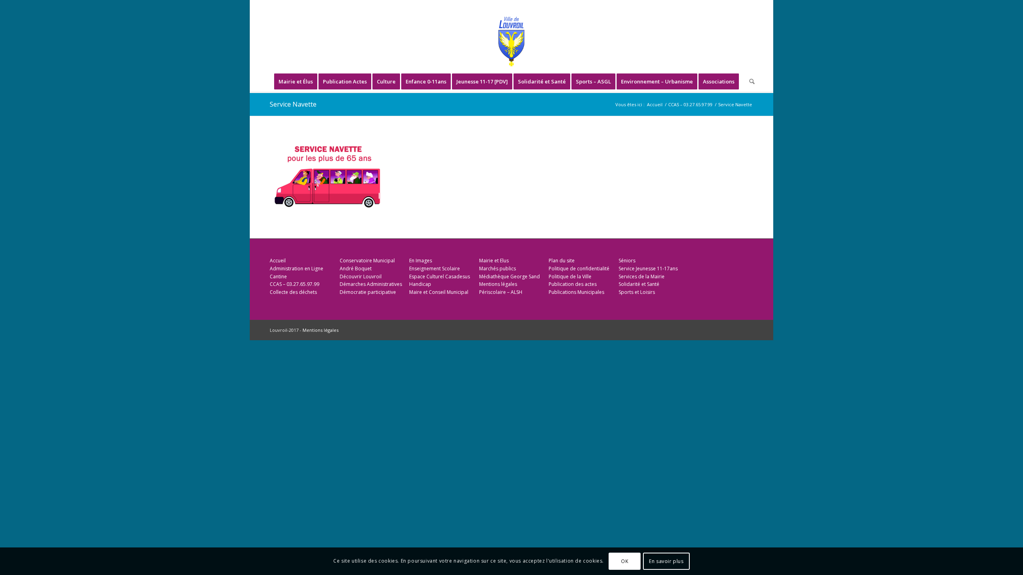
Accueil (278, 260)
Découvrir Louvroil (361, 276)
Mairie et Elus (494, 260)
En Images (420, 260)
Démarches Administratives (371, 284)
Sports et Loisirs (637, 292)
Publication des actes (573, 284)
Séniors (627, 260)
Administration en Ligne (296, 268)
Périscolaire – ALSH (500, 292)
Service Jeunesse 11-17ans (648, 268)
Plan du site (562, 260)
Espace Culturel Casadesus (439, 276)
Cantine (278, 276)
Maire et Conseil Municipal (438, 292)
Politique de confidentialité (579, 268)
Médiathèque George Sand (509, 276)
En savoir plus (666, 561)
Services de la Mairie (642, 276)
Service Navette (293, 104)
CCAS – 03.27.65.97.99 (294, 284)
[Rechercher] (749, 81)
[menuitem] (295, 81)
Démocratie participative (368, 292)
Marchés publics (497, 268)
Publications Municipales (576, 292)
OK (624, 561)
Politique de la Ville (570, 276)
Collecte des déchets (293, 292)
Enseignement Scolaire (434, 268)
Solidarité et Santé (639, 284)
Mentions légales (498, 284)
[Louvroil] (511, 41)
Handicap (420, 284)
